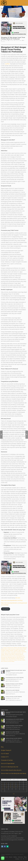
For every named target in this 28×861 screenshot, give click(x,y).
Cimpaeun (11, 650)
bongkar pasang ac (11, 649)
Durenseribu (23, 651)
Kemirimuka (3, 655)
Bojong (21, 647)
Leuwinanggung (19, 655)
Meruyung (19, 657)
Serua (2, 661)
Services (20, 857)
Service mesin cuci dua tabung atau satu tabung (13, 773)
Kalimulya (17, 654)
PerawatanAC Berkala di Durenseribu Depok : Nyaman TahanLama (16, 671)
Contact (17, 859)
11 (6, 785)
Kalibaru (13, 654)
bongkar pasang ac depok (21, 649)
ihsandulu (11, 40)
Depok (14, 651)
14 (17, 785)
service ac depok (11, 661)
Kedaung (21, 654)
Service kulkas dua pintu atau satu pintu (11, 770)
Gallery (15, 857)
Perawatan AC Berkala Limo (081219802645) (14, 683)
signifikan (7, 64)
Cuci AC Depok (7, 651)
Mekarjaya (10, 657)
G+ (26, 859)
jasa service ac (18, 653)
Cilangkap (3, 650)
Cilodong (7, 650)
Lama (14, 655)
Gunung (8, 653)
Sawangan (19, 659)
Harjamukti (13, 653)
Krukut (7, 655)
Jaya (10, 654)
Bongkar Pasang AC (6, 750)
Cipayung (23, 650)
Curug (12, 651)
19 (10, 787)
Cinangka (16, 650)
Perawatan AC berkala (7, 760)
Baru (12, 647)
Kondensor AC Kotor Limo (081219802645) (14, 696)
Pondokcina (21, 658)
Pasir (10, 658)
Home (2, 11)
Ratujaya (15, 659)
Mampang (3, 657)
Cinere (19, 650)
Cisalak (2, 651)
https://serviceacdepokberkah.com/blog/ (12, 600)
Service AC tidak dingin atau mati (9, 767)
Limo (23, 655)
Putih (7, 659)
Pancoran (23, 657)
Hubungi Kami (5, 609)
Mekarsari (14, 657)
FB (23, 859)
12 (10, 785)
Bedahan (15, 647)
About (10, 857)
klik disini (18, 598)
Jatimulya (7, 654)
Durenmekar (18, 651)
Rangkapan (10, 659)
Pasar (7, 658)
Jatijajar (2, 654)
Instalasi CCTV (5, 757)
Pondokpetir (3, 659)
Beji (18, 647)
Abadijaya (5, 647)
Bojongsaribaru (4, 649)
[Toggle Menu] (26, 2)
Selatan (23, 659)
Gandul (2, 653)
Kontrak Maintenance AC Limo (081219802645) (15, 677)
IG (21, 859)
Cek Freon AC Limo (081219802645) (12, 690)
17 (2, 787)
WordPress (3, 855)
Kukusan (11, 655)
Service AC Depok (10, 11)
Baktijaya (9, 647)
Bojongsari (25, 647)
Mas (6, 657)
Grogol (5, 653)
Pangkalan (3, 658)
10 (2, 785)
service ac (6, 661)
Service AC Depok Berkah (7, 763)
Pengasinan (13, 658)
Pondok (17, 658)
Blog (2, 747)
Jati (22, 653)
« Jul (13, 793)
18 (6, 787)
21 (17, 787)
